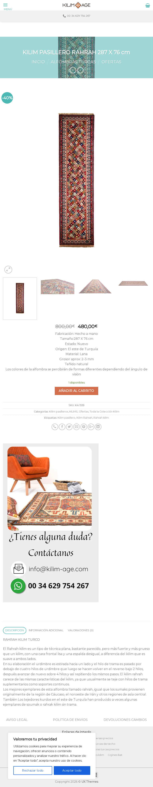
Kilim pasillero (66, 417)
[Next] (142, 180)
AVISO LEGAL (16, 720)
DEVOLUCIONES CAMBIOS (125, 720)
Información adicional (46, 630)
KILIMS (73, 411)
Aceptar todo (72, 770)
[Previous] (11, 180)
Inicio (38, 61)
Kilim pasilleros (58, 411)
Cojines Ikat (115, 754)
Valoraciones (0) (80, 630)
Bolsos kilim (96, 754)
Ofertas (111, 61)
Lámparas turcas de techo (98, 743)
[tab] (14, 630)
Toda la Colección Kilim (104, 411)
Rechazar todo (32, 770)
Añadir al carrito (76, 391)
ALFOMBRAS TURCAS (73, 61)
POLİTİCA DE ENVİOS (70, 720)
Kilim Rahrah (84, 417)
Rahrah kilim (101, 417)
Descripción (14, 630)
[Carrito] (147, 5)
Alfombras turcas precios (103, 749)
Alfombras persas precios (96, 738)
